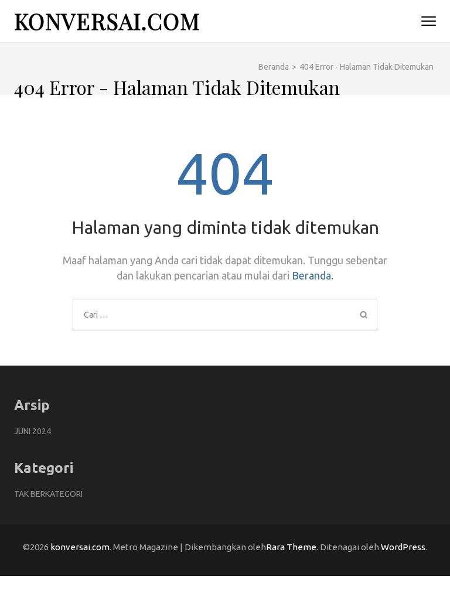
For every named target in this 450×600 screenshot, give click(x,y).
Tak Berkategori (48, 494)
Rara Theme (291, 547)
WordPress (403, 547)
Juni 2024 (32, 431)
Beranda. (312, 275)
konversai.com (107, 21)
